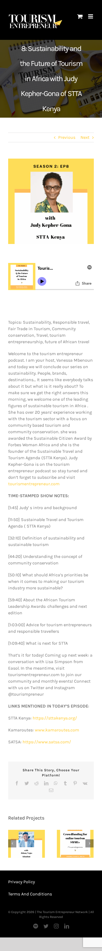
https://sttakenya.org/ (55, 718)
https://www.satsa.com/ (47, 741)
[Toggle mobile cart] (80, 16)
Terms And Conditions (30, 894)
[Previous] (12, 843)
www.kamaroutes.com (57, 729)
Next (85, 137)
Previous (66, 137)
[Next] (89, 843)
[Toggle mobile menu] (91, 16)
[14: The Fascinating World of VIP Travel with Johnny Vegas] (26, 844)
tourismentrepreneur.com (34, 483)
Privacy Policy (21, 881)
